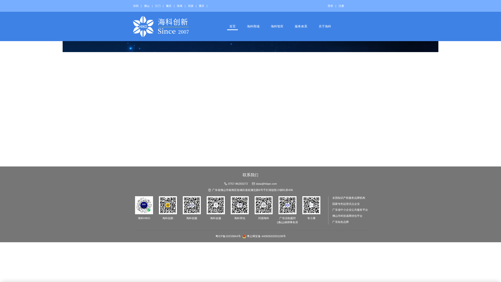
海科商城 (253, 26)
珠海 (179, 5)
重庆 (201, 5)
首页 (232, 26)
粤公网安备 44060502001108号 (266, 236)
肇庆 (168, 5)
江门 (157, 5)
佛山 (147, 5)
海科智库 (277, 26)
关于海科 (325, 26)
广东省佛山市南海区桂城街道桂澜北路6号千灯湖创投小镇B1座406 (252, 190)
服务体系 (301, 26)
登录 (330, 5)
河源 (190, 5)
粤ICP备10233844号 (228, 236)
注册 (341, 5)
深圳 (136, 5)
